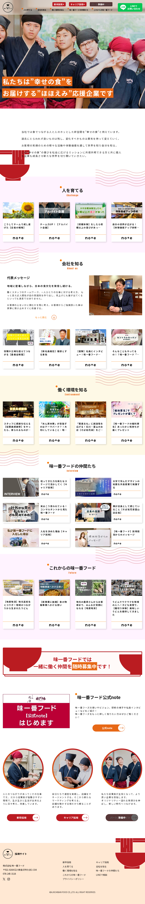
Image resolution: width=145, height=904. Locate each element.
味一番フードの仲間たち (107, 870)
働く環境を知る (70, 870)
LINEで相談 (101, 874)
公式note (107, 728)
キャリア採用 (71, 817)
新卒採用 (21, 817)
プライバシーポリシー (73, 878)
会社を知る (101, 866)
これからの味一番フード (74, 874)
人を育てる (68, 866)
